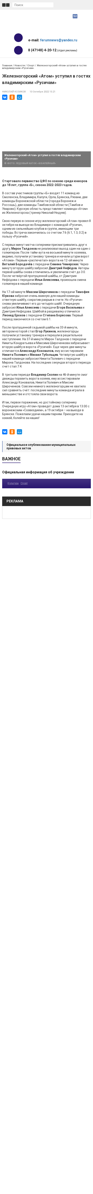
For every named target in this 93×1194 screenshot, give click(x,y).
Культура (13, 483)
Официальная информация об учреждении (38, 472)
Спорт (30, 65)
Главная (7, 65)
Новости (19, 65)
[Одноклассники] (12, 97)
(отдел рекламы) (52, 50)
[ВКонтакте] (4, 97)
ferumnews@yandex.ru (58, 40)
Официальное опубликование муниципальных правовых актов (40, 446)
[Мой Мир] (19, 97)
